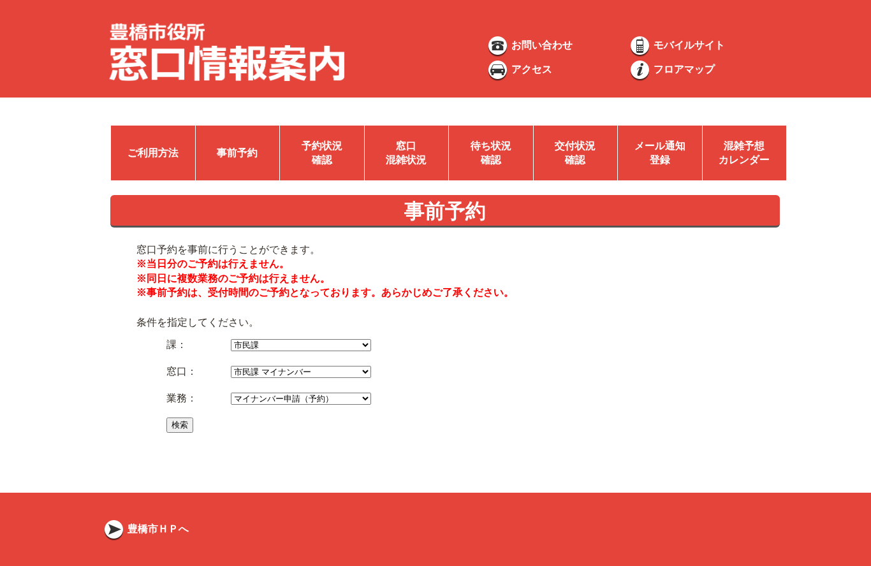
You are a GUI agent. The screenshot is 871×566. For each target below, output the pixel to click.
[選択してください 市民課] (301, 344)
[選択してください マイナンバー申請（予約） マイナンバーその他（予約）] (301, 398)
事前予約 (237, 152)
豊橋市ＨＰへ (157, 528)
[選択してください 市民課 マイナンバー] (301, 371)
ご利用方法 (153, 152)
